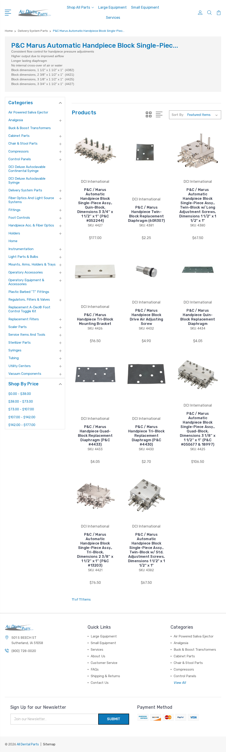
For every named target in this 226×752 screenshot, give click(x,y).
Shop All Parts (78, 7)
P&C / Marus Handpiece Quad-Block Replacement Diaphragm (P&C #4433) (95, 436)
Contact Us (100, 683)
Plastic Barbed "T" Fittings (28, 292)
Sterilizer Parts (19, 343)
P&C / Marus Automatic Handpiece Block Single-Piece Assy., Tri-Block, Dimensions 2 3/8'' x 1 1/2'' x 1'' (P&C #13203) (95, 549)
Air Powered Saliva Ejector (28, 112)
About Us (98, 656)
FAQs (95, 669)
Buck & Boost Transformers (29, 128)
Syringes (14, 350)
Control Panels (19, 159)
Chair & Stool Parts (23, 143)
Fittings (14, 210)
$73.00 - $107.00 (21, 409)
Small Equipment (145, 7)
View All (180, 683)
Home (12, 241)
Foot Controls (19, 218)
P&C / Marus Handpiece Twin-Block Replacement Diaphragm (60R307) (146, 214)
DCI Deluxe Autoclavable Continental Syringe (26, 169)
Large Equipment (112, 7)
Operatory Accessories (25, 272)
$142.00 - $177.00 (21, 425)
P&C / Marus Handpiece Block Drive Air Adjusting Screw (146, 317)
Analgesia (15, 120)
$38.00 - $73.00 (20, 401)
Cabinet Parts (19, 136)
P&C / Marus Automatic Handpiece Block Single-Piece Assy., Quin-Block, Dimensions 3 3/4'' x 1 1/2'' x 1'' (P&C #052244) (95, 205)
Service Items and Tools (26, 335)
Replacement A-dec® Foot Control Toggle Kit (29, 309)
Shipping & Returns (105, 676)
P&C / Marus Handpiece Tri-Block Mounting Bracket (95, 319)
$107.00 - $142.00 (21, 417)
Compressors (18, 151)
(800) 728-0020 (23, 651)
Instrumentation (21, 249)
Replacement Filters (23, 319)
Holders (14, 233)
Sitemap (49, 744)
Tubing (13, 358)
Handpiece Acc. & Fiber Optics (31, 225)
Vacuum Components (24, 374)
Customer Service (104, 663)
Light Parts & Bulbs (23, 257)
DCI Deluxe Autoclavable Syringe (26, 181)
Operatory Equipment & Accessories (26, 282)
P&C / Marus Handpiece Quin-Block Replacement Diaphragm (197, 317)
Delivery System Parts (25, 190)
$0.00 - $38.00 (19, 394)
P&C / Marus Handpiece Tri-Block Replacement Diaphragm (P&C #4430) (146, 436)
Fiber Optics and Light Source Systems (31, 200)
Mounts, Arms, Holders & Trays (32, 264)
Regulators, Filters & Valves (29, 300)
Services (113, 17)
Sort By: (178, 115)
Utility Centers (19, 366)
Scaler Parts (17, 327)
